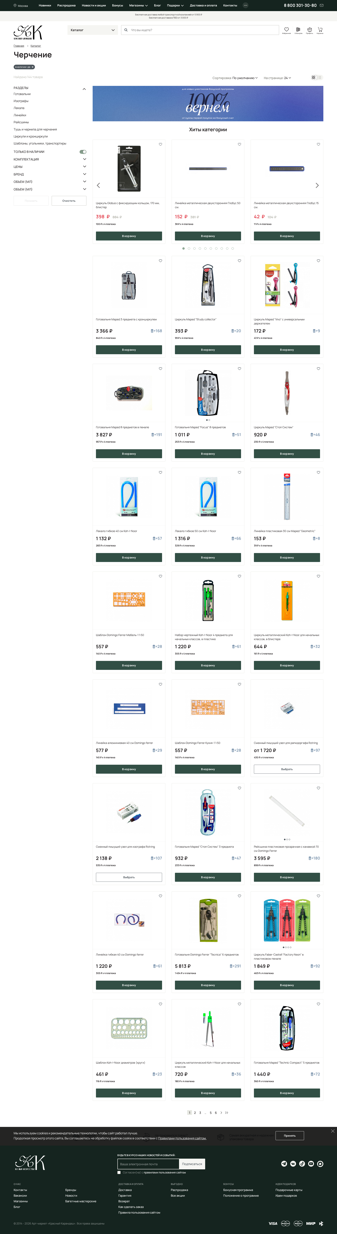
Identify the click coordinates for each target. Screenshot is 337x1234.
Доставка (125, 1190)
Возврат (124, 1201)
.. (205, 1113)
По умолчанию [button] (243, 78)
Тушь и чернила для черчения (35, 129)
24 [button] (286, 78)
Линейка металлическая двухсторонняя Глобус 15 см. (286, 205)
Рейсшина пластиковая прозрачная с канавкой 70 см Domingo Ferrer (286, 849)
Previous (96, 192)
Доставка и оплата (203, 5)
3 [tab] (194, 248)
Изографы (21, 101)
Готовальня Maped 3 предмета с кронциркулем (126, 319)
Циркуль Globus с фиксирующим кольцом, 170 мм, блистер (128, 205)
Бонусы (117, 5)
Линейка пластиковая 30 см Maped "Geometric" (284, 531)
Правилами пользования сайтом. (182, 1138)
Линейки (20, 115)
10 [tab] (232, 248)
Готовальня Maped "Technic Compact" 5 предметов (286, 1062)
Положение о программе (241, 1195)
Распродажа (66, 5)
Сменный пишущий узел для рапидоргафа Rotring (286, 743)
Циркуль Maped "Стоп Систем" (273, 427)
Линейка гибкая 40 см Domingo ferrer (120, 954)
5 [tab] (205, 248)
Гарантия (124, 1195)
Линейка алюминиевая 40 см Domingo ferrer (124, 743)
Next (320, 192)
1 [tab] (183, 248)
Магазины (136, 5)
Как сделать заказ (131, 1207)
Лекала (19, 108)
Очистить (68, 201)
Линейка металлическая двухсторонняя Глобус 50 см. (207, 205)
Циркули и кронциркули (31, 136)
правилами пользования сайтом (165, 1172)
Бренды (70, 1190)
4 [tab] (200, 248)
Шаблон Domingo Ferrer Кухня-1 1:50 (197, 743)
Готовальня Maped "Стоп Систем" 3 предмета (204, 846)
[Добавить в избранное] (160, 144)
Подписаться (192, 1164)
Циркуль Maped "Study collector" (195, 319)
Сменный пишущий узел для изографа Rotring (125, 846)
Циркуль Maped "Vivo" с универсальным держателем (279, 321)
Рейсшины (21, 122)
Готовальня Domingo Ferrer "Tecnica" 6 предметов (207, 954)
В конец (226, 1112)
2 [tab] (189, 248)
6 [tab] (211, 248)
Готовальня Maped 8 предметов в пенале (122, 427)
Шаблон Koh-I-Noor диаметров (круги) (120, 1062)
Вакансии (20, 1195)
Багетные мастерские (80, 1201)
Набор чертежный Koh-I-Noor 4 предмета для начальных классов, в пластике (204, 637)
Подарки (173, 5)
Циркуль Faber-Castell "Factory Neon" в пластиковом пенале (279, 956)
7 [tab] (216, 248)
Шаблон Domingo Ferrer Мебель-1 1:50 (120, 635)
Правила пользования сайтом (139, 1212)
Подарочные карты (289, 1190)
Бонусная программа (238, 1190)
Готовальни (22, 94)
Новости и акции (94, 5)
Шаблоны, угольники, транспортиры (40, 143)
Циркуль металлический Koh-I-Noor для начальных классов (207, 1064)
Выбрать (287, 769)
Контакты (230, 5)
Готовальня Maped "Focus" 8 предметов (200, 427)
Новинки (45, 5)
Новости (71, 1195)
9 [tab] (227, 248)
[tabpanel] (129, 192)
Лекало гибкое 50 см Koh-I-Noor (195, 531)
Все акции (178, 1195)
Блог (157, 5)
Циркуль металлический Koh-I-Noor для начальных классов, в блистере (286, 637)
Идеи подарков (286, 1195)
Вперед (221, 1112)
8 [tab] (222, 248)
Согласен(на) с (154, 1172)
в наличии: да (22, 67)
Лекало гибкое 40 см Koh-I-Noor (116, 531)
